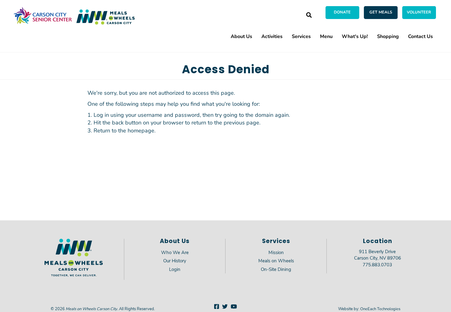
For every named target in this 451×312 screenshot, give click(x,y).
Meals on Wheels (276, 260)
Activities (272, 36)
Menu (326, 36)
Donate (342, 12)
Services (301, 36)
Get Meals (380, 12)
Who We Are (175, 252)
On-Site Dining (276, 269)
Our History (174, 260)
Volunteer (419, 12)
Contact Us (420, 36)
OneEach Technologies (380, 308)
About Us (241, 36)
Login (174, 269)
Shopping (388, 36)
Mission (276, 252)
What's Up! (355, 36)
